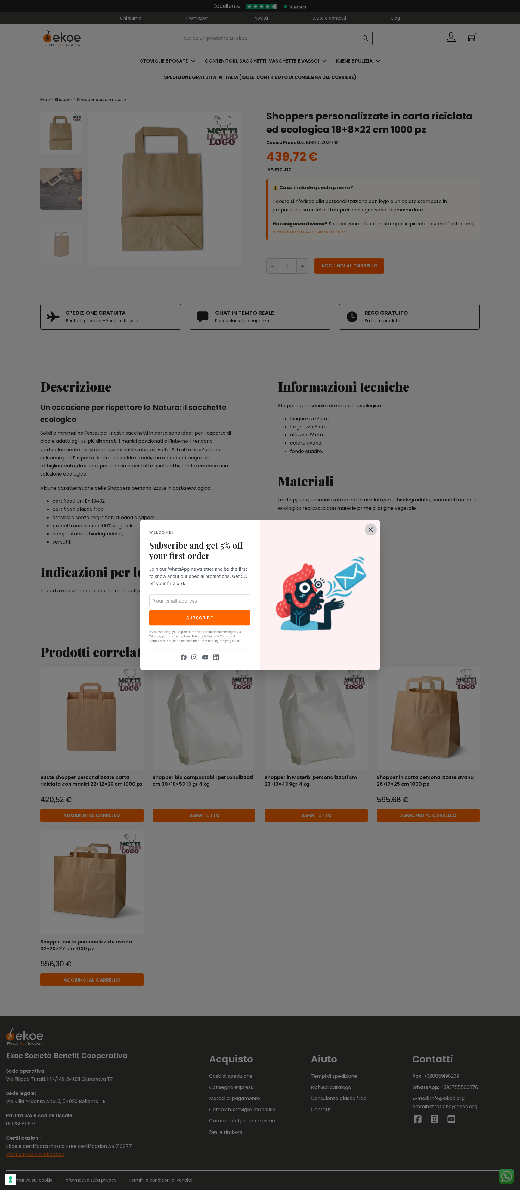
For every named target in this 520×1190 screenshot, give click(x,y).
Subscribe (200, 617)
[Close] (371, 529)
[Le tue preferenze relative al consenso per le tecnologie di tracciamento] (10, 1179)
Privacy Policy (202, 636)
